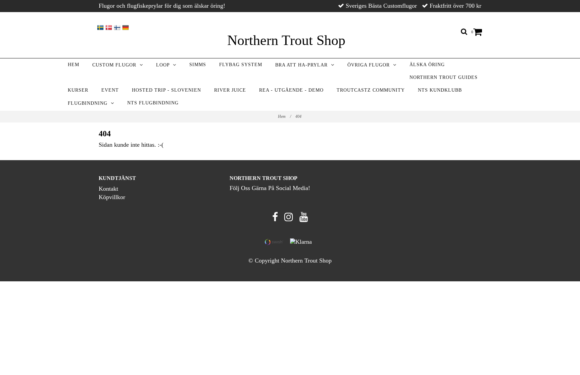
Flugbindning (89, 103)
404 (298, 116)
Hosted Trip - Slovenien (166, 90)
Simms (197, 64)
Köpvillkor (112, 197)
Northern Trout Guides (443, 77)
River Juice (230, 90)
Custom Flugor (116, 64)
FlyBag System (240, 64)
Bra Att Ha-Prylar (303, 64)
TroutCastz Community (371, 90)
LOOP (164, 64)
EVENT (110, 90)
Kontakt (108, 188)
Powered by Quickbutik (290, 268)
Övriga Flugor (370, 64)
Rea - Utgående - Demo (291, 90)
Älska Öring (427, 64)
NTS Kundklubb (440, 90)
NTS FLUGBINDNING (153, 102)
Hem (73, 64)
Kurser (78, 90)
